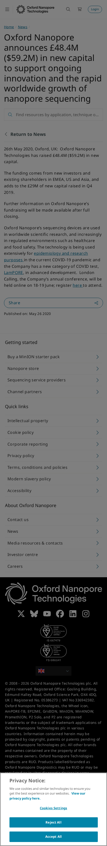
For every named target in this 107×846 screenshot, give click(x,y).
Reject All (53, 822)
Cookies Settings (53, 808)
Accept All (53, 836)
